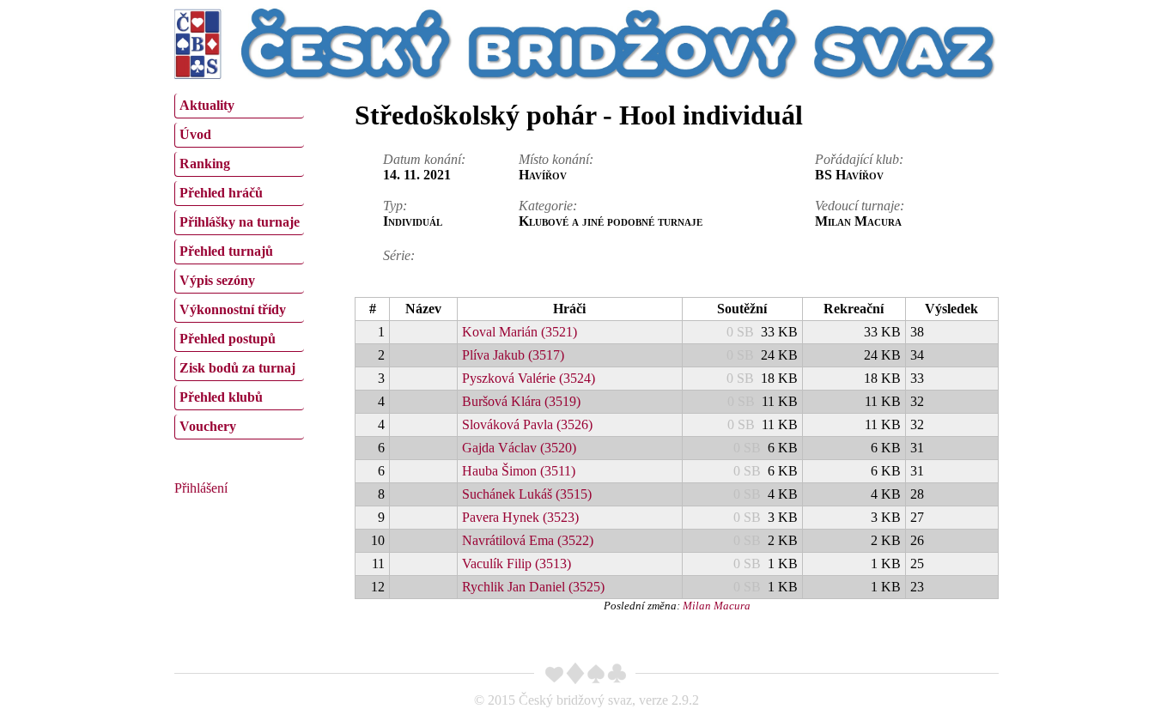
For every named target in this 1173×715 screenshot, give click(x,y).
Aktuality (206, 105)
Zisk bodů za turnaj (237, 368)
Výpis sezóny (217, 280)
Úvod (195, 134)
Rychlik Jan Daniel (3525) (533, 586)
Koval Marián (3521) (519, 331)
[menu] (239, 264)
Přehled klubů (221, 397)
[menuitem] (239, 106)
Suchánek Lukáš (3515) (527, 494)
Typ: (395, 205)
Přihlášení (201, 488)
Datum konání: (424, 159)
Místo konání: (556, 159)
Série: (399, 255)
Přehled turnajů (226, 251)
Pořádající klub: (859, 159)
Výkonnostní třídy (232, 309)
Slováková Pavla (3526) (527, 424)
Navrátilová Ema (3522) (527, 540)
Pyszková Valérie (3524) (528, 378)
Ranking (204, 163)
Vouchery (207, 426)
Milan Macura (717, 605)
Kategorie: (548, 205)
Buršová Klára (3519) (521, 401)
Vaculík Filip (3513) (516, 563)
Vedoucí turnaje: (859, 205)
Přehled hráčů (221, 192)
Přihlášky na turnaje (239, 222)
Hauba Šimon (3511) (518, 471)
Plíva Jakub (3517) (513, 355)
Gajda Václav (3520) (519, 447)
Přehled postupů (227, 338)
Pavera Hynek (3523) (520, 517)
